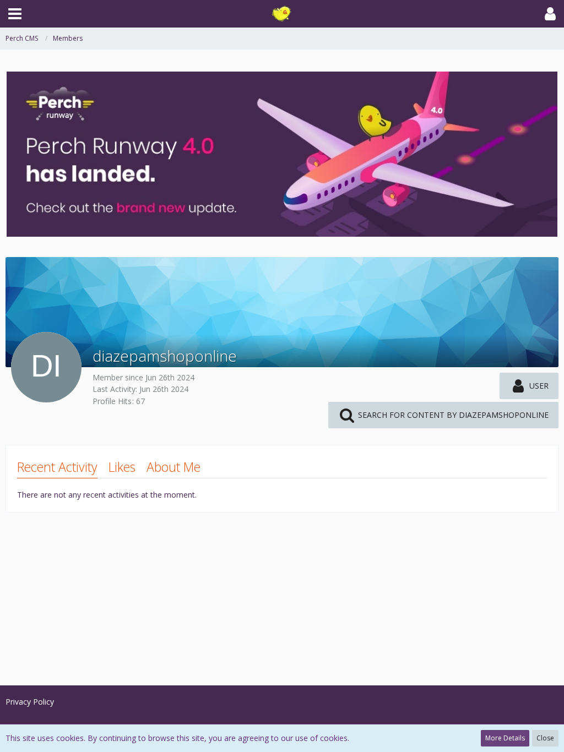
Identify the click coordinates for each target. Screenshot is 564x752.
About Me (173, 467)
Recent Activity (57, 467)
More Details (505, 738)
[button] (15, 14)
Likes (122, 467)
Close (545, 738)
